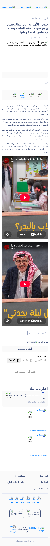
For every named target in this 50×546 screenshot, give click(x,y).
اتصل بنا (44, 482)
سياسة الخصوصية (40, 489)
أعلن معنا (44, 476)
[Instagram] (28, 500)
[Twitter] (33, 500)
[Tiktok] (16, 500)
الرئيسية (44, 18)
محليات (35, 18)
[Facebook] (39, 500)
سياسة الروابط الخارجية (15, 482)
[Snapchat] (11, 500)
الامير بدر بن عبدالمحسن (37, 333)
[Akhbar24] (36, 529)
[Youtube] (22, 500)
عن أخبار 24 (20, 476)
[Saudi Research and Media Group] (11, 529)
